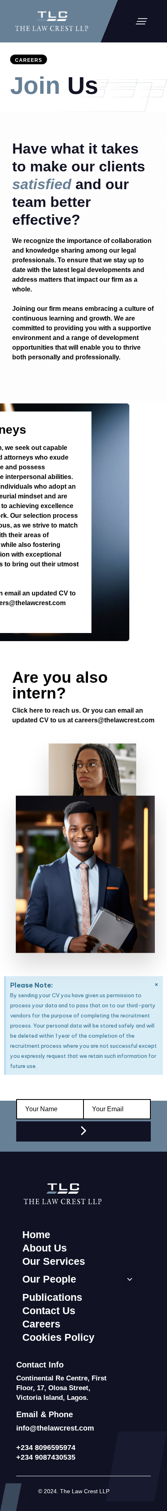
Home (36, 1234)
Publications (52, 1297)
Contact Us (48, 1310)
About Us (44, 1248)
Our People (49, 1279)
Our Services (53, 1261)
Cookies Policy (58, 1337)
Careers (41, 1324)
